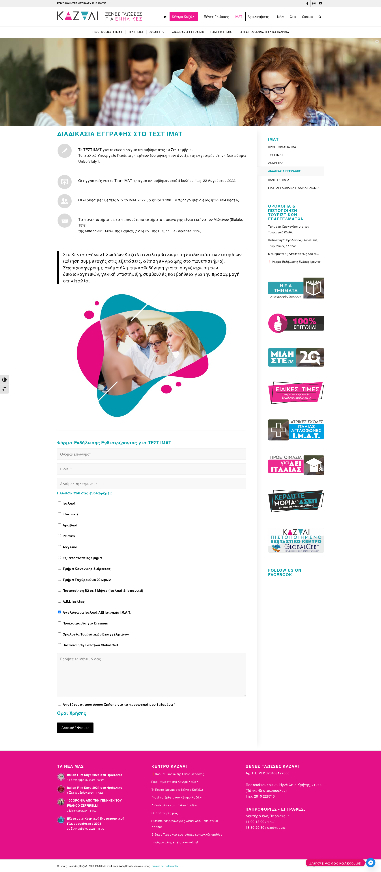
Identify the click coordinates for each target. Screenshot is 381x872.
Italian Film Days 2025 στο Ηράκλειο (94, 775)
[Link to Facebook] (307, 3)
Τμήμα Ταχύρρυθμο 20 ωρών (87, 579)
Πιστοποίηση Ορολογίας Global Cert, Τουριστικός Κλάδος (293, 243)
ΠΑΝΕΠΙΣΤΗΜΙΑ (278, 180)
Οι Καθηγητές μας (164, 813)
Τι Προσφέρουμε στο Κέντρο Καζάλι (177, 789)
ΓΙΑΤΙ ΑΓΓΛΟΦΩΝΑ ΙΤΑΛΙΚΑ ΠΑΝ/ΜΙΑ (293, 188)
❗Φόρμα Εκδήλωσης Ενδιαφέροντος (294, 261)
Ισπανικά (70, 514)
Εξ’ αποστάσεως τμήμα (82, 557)
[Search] (320, 16)
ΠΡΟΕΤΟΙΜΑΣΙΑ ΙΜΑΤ (283, 147)
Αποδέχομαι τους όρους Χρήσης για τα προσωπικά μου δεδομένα (119, 704)
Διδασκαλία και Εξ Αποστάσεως (174, 805)
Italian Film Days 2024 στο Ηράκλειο (94, 787)
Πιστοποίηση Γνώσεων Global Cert (90, 645)
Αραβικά (70, 525)
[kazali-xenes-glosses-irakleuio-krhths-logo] (100, 16)
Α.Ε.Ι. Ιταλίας (74, 601)
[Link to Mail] (320, 3)
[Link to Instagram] (314, 3)
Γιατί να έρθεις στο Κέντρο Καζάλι (176, 797)
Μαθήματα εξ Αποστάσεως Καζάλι (293, 254)
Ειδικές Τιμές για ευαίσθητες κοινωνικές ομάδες (186, 834)
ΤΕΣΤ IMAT (275, 155)
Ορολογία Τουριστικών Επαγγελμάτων (96, 634)
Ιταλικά (69, 503)
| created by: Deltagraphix (164, 866)
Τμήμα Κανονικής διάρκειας (87, 568)
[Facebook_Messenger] (371, 862)
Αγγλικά (70, 547)
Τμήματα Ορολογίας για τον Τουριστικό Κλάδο (288, 229)
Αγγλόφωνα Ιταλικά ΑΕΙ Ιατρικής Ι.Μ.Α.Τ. (97, 612)
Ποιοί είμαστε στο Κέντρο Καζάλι (175, 781)
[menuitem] (165, 16)
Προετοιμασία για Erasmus (85, 623)
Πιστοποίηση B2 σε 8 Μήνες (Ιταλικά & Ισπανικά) (103, 590)
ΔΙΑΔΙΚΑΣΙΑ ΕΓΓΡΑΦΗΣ (284, 171)
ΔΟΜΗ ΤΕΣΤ (276, 163)
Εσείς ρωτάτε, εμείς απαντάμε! (174, 842)
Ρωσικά (69, 535)
